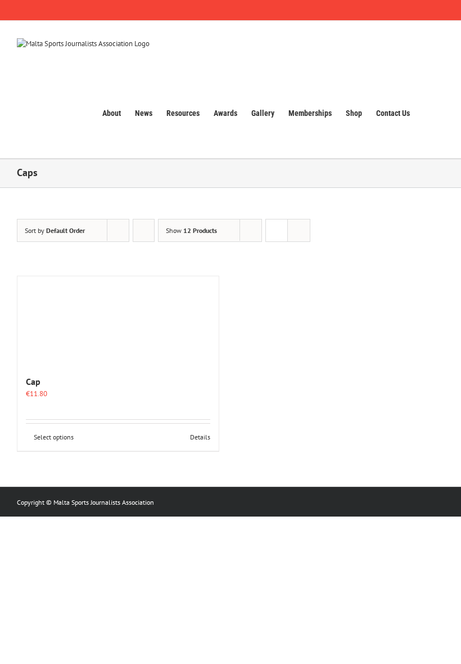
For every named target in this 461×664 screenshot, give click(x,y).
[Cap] (118, 320)
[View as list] (299, 230)
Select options (54, 437)
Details (200, 437)
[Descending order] (144, 230)
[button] (427, 112)
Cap (33, 381)
